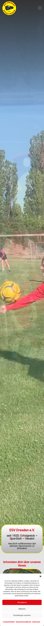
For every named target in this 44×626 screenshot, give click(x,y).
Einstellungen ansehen (22, 615)
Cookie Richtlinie (9, 622)
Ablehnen (22, 609)
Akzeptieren (22, 602)
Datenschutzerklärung (23, 622)
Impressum (36, 622)
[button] (40, 576)
